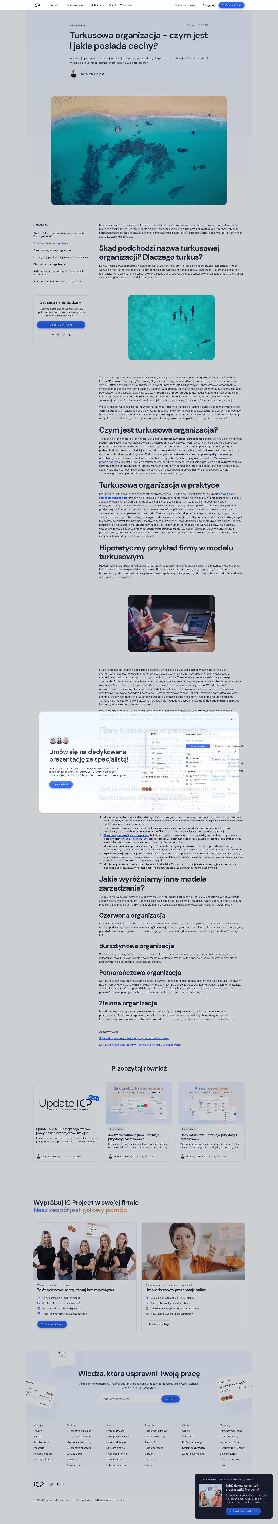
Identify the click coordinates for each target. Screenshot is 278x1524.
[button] (55, 5)
